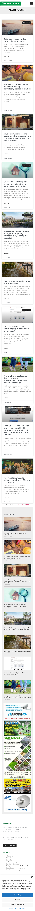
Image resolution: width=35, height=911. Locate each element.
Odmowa (17, 900)
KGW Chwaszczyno (12, 858)
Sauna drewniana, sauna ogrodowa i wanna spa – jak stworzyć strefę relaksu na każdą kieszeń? (17, 137)
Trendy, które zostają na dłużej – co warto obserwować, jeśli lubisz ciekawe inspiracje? (15, 379)
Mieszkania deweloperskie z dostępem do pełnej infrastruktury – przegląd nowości (17, 234)
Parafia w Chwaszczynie (14, 864)
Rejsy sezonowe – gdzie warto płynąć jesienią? (15, 40)
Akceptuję (17, 895)
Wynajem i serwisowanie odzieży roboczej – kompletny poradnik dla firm (17, 86)
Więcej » (6, 56)
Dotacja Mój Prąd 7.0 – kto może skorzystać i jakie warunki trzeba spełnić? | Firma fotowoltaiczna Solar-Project (17, 430)
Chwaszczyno (10, 856)
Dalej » (26, 504)
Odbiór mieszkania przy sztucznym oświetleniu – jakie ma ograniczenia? (15, 184)
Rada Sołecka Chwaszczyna (15, 868)
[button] (32, 877)
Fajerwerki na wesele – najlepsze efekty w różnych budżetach (17, 480)
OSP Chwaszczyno (12, 862)
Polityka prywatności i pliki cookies (16, 908)
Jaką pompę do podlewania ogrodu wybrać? (17, 282)
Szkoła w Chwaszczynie (14, 870)
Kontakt (9, 860)
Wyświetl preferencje (17, 904)
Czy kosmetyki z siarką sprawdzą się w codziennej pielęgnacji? (16, 328)
